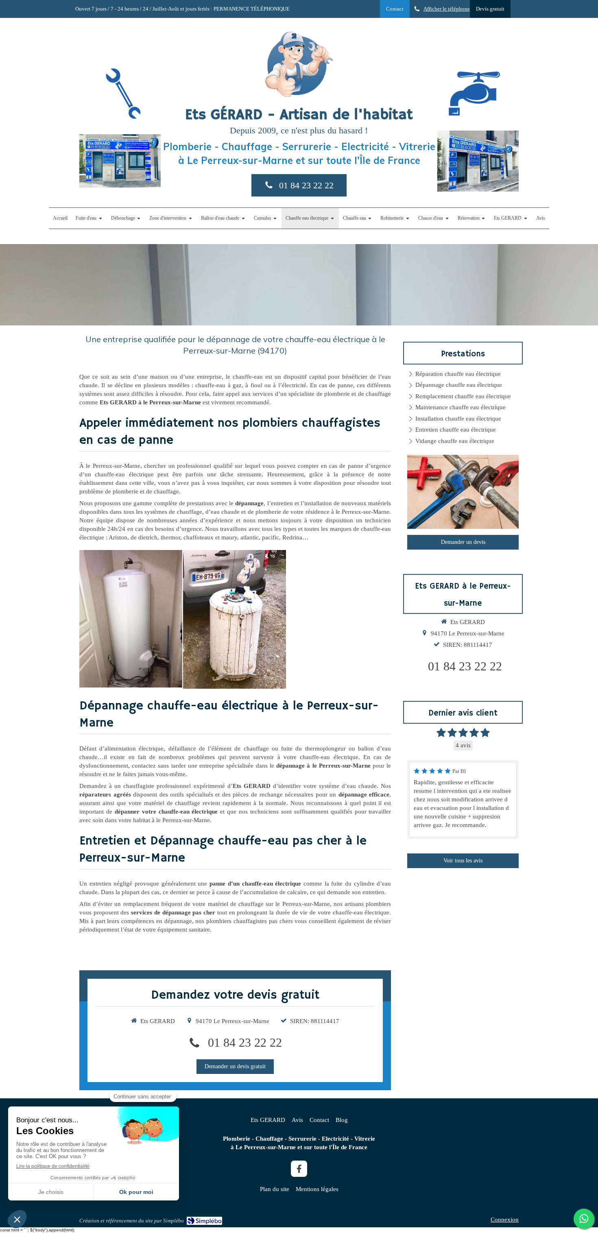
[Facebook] (299, 1169)
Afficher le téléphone (446, 9)
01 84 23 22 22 (245, 1042)
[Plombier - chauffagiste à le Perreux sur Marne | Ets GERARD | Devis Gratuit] (299, 64)
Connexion (505, 1219)
